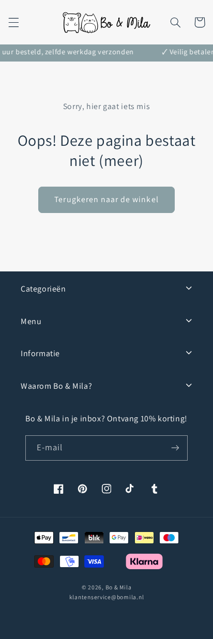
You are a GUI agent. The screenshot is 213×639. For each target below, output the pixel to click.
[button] (13, 22)
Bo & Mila (118, 587)
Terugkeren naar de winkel (106, 199)
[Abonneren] (175, 448)
